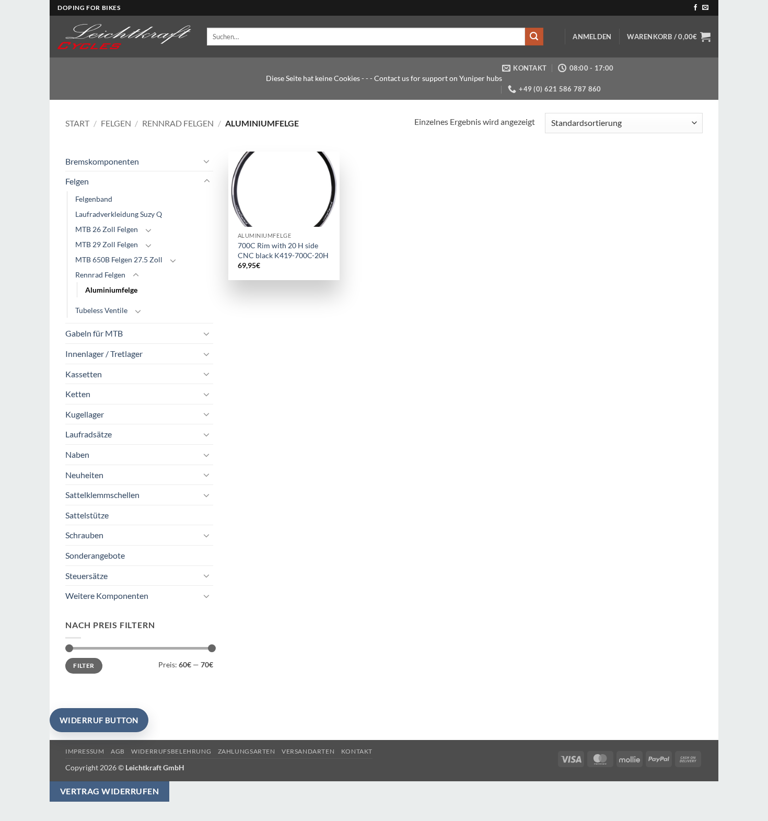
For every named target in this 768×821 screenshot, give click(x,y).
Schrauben (84, 535)
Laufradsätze (88, 434)
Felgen (116, 123)
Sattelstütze (87, 515)
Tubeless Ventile (101, 310)
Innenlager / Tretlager (104, 354)
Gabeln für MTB (94, 333)
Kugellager (84, 414)
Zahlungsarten (246, 751)
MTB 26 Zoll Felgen (106, 229)
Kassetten (83, 374)
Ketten (77, 394)
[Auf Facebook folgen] (695, 7)
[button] (592, 36)
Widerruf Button (99, 720)
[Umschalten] (207, 161)
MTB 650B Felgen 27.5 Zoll (118, 259)
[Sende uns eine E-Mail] (705, 7)
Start (77, 123)
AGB (118, 751)
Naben (77, 454)
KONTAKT (357, 751)
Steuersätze (86, 576)
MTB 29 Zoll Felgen (106, 244)
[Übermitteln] (534, 36)
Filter (83, 665)
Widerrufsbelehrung (171, 751)
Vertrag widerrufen (109, 791)
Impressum (84, 751)
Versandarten (308, 751)
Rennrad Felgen (178, 123)
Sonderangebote (95, 555)
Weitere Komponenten (106, 595)
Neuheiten (84, 475)
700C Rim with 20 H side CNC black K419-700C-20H (283, 250)
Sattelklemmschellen (102, 495)
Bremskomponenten (102, 161)
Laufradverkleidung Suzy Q (118, 214)
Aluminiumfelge (111, 289)
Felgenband (93, 198)
